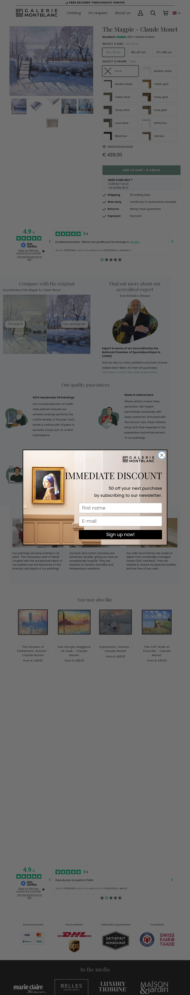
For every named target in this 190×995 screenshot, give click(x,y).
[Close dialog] (162, 455)
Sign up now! (120, 534)
